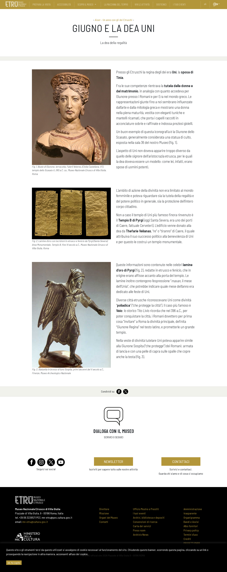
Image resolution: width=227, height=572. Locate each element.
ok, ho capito (14, 562)
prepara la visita (42, 4)
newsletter (113, 461)
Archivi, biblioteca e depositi (149, 517)
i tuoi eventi (179, 4)
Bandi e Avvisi (191, 521)
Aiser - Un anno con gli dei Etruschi (113, 19)
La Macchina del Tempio (116, 4)
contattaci (180, 461)
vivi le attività (142, 4)
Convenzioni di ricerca (145, 521)
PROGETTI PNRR (192, 543)
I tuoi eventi (139, 513)
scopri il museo (85, 4)
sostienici (161, 4)
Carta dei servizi (142, 526)
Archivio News (140, 534)
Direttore (104, 509)
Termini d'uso (191, 534)
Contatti (103, 521)
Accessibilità (64, 4)
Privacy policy (191, 530)
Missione (104, 513)
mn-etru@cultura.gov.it (35, 521)
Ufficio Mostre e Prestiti (146, 509)
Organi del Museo (108, 517)
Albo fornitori (191, 526)
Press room (139, 530)
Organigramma (192, 517)
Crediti (187, 538)
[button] (220, 4)
